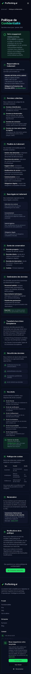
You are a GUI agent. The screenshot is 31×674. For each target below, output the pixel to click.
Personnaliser (19, 669)
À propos (4, 623)
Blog (2, 626)
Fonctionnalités (6, 605)
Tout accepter (18, 660)
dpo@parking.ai (21, 88)
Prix (2, 607)
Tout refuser (18, 665)
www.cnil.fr (14, 521)
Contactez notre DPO (16, 570)
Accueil (5, 9)
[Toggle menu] (28, 3)
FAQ (2, 610)
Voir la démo (5, 613)
